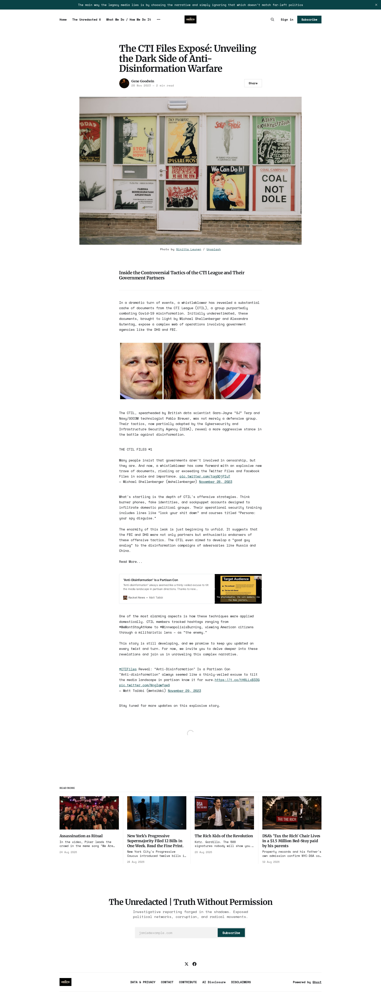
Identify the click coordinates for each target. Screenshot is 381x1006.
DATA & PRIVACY (142, 982)
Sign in (287, 19)
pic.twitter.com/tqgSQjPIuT (205, 476)
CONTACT (167, 982)
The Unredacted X (86, 19)
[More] (158, 19)
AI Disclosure (214, 982)
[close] (376, 5)
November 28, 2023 (215, 481)
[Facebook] (194, 964)
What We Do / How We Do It (128, 19)
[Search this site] (272, 19)
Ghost (317, 982)
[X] (187, 964)
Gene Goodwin (142, 81)
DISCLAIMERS (241, 982)
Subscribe (309, 19)
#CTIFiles (128, 669)
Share (253, 83)
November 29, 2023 (184, 690)
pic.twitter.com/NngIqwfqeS (144, 685)
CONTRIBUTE (188, 982)
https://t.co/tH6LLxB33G (237, 679)
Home (63, 19)
